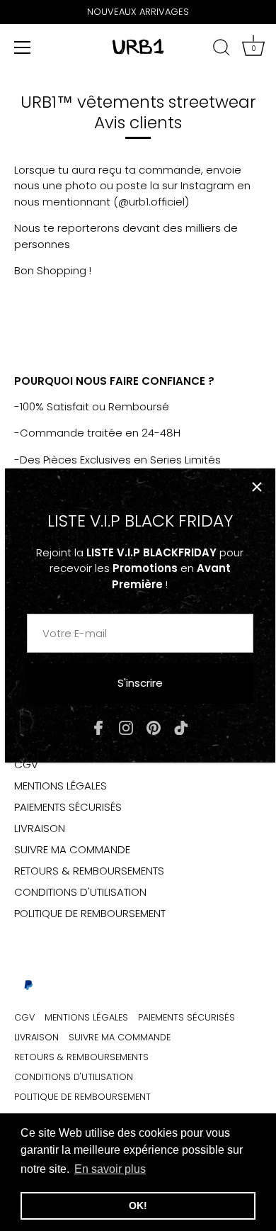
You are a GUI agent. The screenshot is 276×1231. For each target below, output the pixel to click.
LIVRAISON (39, 828)
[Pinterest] (153, 726)
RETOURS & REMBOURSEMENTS (89, 870)
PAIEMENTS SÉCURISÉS (68, 806)
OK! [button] (138, 1205)
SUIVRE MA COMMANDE (72, 849)
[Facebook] (98, 726)
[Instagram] (126, 726)
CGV (26, 764)
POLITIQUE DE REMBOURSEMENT (90, 913)
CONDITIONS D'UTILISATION (80, 891)
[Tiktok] (181, 726)
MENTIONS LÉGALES (60, 785)
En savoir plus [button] (110, 1169)
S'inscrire (140, 682)
